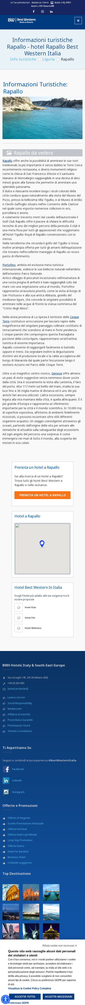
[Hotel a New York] (31, 931)
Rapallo (7, 161)
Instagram (18, 792)
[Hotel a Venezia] (51, 892)
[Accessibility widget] (5, 999)
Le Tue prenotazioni (20, 2)
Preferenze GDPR (18, 1002)
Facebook (18, 769)
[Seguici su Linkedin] (51, 11)
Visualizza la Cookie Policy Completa (29, 988)
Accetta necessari (58, 996)
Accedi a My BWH (62, 2)
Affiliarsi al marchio (19, 714)
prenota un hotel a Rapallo (42, 495)
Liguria (48, 59)
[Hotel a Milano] (31, 892)
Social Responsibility (20, 703)
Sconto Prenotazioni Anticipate (26, 823)
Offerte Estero (16, 846)
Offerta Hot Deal (17, 829)
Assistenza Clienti (40, 2)
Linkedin (17, 780)
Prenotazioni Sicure (19, 725)
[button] (42, 544)
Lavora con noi (16, 697)
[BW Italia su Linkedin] (6, 780)
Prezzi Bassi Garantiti (20, 720)
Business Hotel (16, 857)
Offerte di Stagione (19, 818)
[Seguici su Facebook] (34, 11)
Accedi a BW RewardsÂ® (42, 6)
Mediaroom (15, 709)
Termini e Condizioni (20, 731)
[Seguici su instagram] (42, 11)
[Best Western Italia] (20, 19)
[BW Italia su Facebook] (6, 769)
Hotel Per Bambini (18, 851)
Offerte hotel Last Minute (22, 834)
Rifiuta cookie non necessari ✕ (59, 945)
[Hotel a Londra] (10, 931)
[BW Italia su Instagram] (6, 792)
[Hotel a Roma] (10, 892)
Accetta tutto (25, 996)
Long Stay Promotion (20, 840)
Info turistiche (23, 59)
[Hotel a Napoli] (51, 912)
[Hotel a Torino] (10, 912)
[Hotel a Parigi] (51, 931)
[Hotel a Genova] (31, 912)
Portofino (8, 265)
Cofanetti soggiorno (20, 862)
